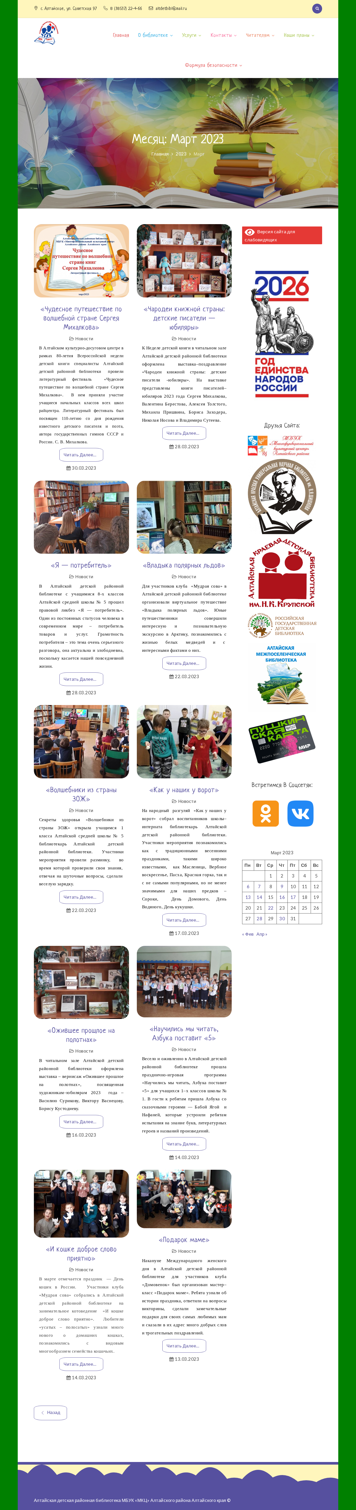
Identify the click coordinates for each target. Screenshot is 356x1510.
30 (282, 918)
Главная (121, 35)
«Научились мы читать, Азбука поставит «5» (184, 1033)
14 (259, 897)
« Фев (248, 934)
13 (248, 897)
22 (271, 908)
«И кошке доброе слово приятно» (81, 1254)
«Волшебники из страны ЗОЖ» (81, 794)
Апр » (262, 934)
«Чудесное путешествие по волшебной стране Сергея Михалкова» (81, 319)
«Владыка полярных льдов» (184, 566)
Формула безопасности (211, 65)
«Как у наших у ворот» (184, 790)
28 (259, 918)
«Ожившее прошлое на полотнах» (81, 1035)
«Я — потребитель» (81, 566)
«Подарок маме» (184, 1240)
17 (293, 897)
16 (282, 897)
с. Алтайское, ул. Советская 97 (70, 9)
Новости (84, 338)
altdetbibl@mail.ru (171, 9)
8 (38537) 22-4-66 (127, 9)
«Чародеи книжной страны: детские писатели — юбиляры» (184, 319)
